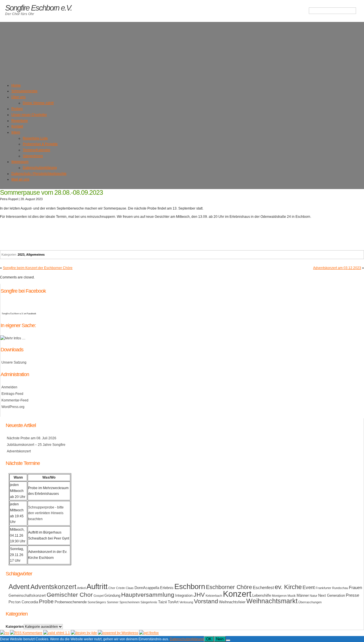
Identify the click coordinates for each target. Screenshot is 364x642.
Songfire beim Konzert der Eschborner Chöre (38, 268)
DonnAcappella (147, 588)
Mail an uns (20, 179)
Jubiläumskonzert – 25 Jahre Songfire (36, 445)
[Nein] (228, 640)
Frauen (355, 587)
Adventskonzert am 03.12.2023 (337, 268)
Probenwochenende (71, 602)
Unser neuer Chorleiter (29, 115)
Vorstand (206, 601)
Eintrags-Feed (12, 394)
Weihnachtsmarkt (271, 601)
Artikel (81, 588)
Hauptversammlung (147, 594)
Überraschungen (310, 602)
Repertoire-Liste (35, 138)
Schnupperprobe (24, 91)
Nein (220, 639)
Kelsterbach (214, 595)
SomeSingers (97, 602)
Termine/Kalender (36, 150)
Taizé (162, 602)
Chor (111, 588)
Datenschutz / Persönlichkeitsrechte (39, 174)
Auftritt (96, 586)
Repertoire (19, 121)
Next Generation (331, 595)
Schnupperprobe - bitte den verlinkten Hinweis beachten (46, 513)
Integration (184, 595)
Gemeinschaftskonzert (27, 595)
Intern (15, 132)
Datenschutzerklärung (40, 168)
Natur (313, 595)
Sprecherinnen (129, 602)
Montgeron (279, 595)
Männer (303, 595)
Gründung (112, 595)
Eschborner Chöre (229, 587)
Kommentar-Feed (14, 400)
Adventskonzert (19, 451)
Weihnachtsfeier (232, 602)
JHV (199, 594)
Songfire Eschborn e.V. (12, 313)
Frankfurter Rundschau (332, 588)
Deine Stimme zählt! (38, 103)
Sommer (113, 602)
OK (209, 639)
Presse (352, 595)
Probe (46, 601)
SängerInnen (33, 156)
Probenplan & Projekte (40, 144)
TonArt (173, 602)
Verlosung (186, 602)
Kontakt (17, 126)
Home (16, 85)
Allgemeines (35, 254)
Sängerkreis (148, 602)
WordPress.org (12, 407)
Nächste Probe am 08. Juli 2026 (31, 438)
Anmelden (9, 387)
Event (309, 587)
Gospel (99, 595)
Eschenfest (263, 587)
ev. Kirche (288, 586)
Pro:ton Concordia (23, 602)
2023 (21, 254)
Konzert (237, 593)
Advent (19, 586)
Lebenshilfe (261, 595)
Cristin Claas (125, 588)
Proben (17, 109)
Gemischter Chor (70, 594)
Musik (292, 595)
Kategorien (15, 627)
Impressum (19, 162)
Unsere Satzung (13, 362)
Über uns (18, 97)
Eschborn (189, 586)
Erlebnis (166, 588)
